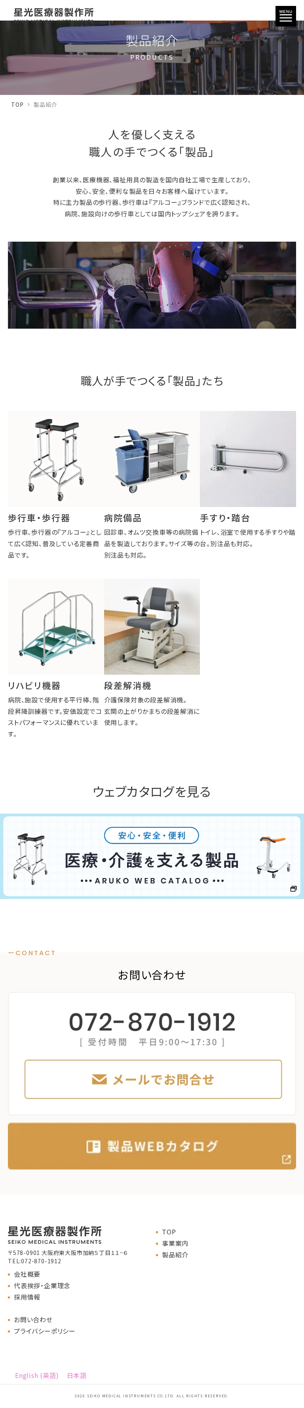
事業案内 (175, 1243)
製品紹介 (175, 1254)
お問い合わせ (33, 1319)
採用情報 (27, 1297)
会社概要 (27, 1274)
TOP (17, 104)
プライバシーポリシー (45, 1331)
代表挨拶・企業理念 (42, 1285)
